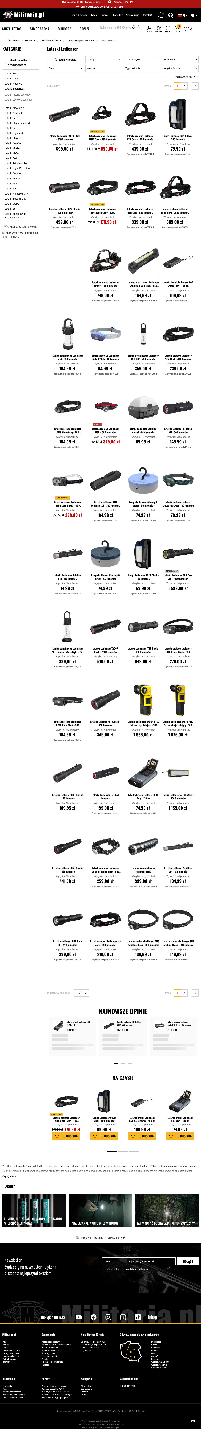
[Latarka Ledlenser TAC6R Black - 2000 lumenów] (105, 627)
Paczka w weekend (50, 1347)
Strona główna (13, 41)
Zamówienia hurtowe (11, 1350)
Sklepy (162, 13)
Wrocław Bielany (158, 1368)
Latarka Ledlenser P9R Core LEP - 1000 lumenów (178, 577)
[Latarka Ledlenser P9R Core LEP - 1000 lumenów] (178, 553)
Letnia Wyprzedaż (79, 15)
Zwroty (45, 1359)
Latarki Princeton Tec (16, 163)
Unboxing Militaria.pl (90, 1347)
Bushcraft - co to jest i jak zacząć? (57, 1394)
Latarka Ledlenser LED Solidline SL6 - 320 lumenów (105, 503)
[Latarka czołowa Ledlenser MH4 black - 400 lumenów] (178, 334)
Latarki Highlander (14, 133)
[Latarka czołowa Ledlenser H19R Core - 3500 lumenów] (102, 114)
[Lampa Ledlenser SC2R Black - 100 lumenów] (143, 553)
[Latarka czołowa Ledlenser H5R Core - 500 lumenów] (140, 187)
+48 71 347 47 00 (127, 1386)
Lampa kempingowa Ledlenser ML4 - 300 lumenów (67, 357)
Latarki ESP (10, 208)
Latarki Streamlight (15, 198)
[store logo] (23, 15)
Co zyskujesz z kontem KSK (93, 1342)
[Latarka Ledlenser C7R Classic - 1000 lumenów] (64, 187)
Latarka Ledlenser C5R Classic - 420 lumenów (67, 869)
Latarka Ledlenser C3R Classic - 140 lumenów (67, 796)
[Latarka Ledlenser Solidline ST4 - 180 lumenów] (178, 846)
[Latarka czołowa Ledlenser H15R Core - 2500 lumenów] (175, 187)
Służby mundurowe (10, 1353)
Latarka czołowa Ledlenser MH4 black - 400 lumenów (178, 357)
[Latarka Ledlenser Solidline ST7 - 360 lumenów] (178, 407)
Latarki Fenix (11, 183)
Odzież (84, 1394)
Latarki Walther (12, 178)
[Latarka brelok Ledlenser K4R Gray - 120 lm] (143, 773)
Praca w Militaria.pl (10, 1356)
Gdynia (154, 1345)
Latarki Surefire (12, 143)
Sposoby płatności (50, 1353)
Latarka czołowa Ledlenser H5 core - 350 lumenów (105, 943)
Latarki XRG (11, 73)
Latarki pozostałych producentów (15, 215)
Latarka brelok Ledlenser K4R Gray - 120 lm (143, 796)
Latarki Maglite (12, 138)
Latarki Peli (10, 158)
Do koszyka (70, 1136)
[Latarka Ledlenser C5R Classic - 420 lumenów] (68, 846)
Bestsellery (117, 15)
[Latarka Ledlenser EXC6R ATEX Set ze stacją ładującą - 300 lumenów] (143, 700)
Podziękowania (9, 1359)
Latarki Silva (11, 128)
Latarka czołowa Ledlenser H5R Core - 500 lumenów (140, 210)
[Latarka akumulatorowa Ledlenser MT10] (143, 846)
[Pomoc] (170, 15)
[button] (194, 15)
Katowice (155, 1347)
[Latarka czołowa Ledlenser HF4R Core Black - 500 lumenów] (68, 700)
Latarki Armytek (13, 173)
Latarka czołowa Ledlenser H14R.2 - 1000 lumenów (105, 284)
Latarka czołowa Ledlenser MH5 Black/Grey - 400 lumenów (102, 211)
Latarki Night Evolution (17, 168)
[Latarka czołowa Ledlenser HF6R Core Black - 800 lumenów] (178, 627)
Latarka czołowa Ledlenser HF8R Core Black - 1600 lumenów (67, 504)
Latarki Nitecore (13, 83)
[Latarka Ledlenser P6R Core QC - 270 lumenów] (68, 920)
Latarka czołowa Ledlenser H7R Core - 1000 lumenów (140, 137)
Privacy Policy (88, 1427)
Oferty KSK (147, 15)
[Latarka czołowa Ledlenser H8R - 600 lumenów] (105, 407)
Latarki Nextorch (13, 113)
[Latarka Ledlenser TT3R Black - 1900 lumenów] (143, 627)
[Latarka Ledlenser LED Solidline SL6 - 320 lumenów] (105, 480)
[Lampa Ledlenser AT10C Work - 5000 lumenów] (178, 773)
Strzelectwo (86, 1386)
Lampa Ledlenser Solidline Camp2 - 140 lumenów (143, 430)
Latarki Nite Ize (12, 188)
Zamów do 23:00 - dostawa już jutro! (84, 2)
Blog (153, 1317)
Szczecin (155, 1359)
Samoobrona (86, 1389)
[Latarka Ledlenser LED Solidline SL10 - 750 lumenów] (109, 1026)
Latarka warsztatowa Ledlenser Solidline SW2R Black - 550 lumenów (143, 284)
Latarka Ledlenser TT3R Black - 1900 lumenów (143, 650)
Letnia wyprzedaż (56, 1114)
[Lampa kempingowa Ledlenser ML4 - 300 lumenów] (68, 334)
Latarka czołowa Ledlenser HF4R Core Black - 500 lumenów (67, 723)
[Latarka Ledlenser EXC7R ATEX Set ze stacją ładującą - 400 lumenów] (178, 700)
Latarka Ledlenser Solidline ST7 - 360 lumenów (178, 430)
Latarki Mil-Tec (12, 148)
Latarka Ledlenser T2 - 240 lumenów (105, 796)
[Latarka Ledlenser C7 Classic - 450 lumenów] (105, 700)
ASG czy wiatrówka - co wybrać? (56, 1392)
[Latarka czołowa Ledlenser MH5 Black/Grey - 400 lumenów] (102, 187)
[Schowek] (158, 29)
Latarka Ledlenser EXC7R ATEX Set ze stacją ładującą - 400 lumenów (178, 723)
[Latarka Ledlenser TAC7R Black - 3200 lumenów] (64, 114)
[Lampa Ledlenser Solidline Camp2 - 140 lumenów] (143, 407)
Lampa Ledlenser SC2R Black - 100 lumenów (143, 577)
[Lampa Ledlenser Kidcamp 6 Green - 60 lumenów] (105, 553)
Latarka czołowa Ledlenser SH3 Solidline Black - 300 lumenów (143, 943)
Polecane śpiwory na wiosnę (54, 1386)
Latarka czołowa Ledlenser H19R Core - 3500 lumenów (102, 137)
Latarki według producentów (79, 41)
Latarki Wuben (12, 203)
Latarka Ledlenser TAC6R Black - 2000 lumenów (105, 650)
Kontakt (5, 1347)
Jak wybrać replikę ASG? (53, 1389)
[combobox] (119, 27)
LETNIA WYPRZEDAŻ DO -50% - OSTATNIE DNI (102, 6)
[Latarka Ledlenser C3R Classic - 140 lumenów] (68, 773)
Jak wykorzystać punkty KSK (93, 1345)
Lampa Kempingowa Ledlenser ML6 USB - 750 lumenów (143, 357)
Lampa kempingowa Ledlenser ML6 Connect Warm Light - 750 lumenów (67, 650)
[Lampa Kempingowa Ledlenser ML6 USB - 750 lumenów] (143, 334)
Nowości (94, 15)
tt (133, 1317)
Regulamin (7, 1386)
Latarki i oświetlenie (49, 41)
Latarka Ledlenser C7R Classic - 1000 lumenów (64, 210)
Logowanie (86, 1350)
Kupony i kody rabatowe (12, 1397)
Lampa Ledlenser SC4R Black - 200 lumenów (178, 137)
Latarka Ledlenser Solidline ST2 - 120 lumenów (67, 577)
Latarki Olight (11, 78)
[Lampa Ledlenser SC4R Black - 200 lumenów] (178, 114)
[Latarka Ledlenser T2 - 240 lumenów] (105, 773)
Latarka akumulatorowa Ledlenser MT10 (143, 869)
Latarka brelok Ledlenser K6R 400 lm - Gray (78, 1023)
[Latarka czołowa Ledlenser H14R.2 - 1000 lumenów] (105, 260)
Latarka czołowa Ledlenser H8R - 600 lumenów (105, 430)
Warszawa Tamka (159, 1365)
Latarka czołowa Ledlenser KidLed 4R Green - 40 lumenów (178, 503)
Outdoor (28, 41)
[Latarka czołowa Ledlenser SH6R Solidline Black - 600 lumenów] (105, 846)
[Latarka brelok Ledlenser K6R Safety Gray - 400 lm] (178, 260)
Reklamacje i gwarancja (52, 1362)
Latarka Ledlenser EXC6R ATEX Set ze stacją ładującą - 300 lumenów (143, 723)
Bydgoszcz (156, 1342)
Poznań (154, 1356)
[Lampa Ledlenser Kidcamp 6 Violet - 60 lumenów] (143, 480)
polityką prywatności (137, 1269)
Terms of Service (106, 1427)
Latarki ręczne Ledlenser (17, 94)
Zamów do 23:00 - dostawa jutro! (56, 1345)
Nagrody (6, 1362)
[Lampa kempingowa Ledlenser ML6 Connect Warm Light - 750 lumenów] (68, 627)
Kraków (154, 1350)
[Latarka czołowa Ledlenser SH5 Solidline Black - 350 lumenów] (178, 920)
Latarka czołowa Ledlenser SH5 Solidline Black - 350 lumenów (178, 943)
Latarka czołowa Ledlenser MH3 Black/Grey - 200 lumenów (67, 431)
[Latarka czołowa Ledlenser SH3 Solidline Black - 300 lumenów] (143, 920)
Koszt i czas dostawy (51, 1342)
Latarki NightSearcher (16, 193)
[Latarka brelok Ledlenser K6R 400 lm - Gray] (58, 1026)
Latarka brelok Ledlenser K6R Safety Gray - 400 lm (178, 284)
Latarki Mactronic (14, 108)
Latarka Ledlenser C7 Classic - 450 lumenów (105, 723)
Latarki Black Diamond (17, 123)
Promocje (105, 15)
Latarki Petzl (11, 118)
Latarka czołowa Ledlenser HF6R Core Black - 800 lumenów (178, 650)
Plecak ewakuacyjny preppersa (55, 1397)
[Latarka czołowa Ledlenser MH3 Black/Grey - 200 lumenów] (68, 407)
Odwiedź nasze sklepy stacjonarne (139, 1334)
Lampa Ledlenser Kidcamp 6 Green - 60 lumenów (105, 577)
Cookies (6, 1389)
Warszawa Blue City (160, 1362)
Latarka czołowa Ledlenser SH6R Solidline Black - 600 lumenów (105, 870)
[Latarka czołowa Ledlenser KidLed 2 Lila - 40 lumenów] (105, 334)
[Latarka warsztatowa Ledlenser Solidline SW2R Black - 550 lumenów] (143, 260)
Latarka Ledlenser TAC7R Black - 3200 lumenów (64, 137)
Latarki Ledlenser (14, 88)
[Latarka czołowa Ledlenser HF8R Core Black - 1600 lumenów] (68, 480)
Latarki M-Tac (12, 153)
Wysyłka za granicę (50, 1356)
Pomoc (5, 1345)
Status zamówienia (50, 1350)
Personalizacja (132, 15)
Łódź (153, 1353)
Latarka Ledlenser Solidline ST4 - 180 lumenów (178, 869)
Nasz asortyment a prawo (13, 1394)
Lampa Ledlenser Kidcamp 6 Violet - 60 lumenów (143, 503)
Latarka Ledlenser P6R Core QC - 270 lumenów (67, 943)
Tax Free (45, 1365)
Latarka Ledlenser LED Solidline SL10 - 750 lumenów (129, 1023)
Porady (46, 1379)
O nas (5, 1342)
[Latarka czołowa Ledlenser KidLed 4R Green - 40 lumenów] (178, 480)
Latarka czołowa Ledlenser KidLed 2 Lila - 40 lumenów (105, 357)
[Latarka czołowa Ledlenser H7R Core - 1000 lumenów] (140, 114)
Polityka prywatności (11, 1392)
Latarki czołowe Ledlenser (18, 99)
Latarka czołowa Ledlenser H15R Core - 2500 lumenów (175, 210)
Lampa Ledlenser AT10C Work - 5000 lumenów (178, 796)
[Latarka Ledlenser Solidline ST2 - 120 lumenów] (68, 553)
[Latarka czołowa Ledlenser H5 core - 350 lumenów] (105, 920)
